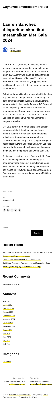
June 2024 (7, 337)
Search (5, 228)
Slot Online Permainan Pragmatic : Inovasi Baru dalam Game (26, 263)
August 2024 (7, 330)
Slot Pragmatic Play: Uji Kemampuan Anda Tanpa (22, 267)
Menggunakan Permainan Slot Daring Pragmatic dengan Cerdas (27, 252)
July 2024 (6, 334)
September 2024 (9, 326)
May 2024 (6, 341)
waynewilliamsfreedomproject (20, 394)
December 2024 (9, 316)
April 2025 (6, 301)
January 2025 (8, 312)
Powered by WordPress (28, 397)
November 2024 (9, 319)
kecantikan (7, 362)
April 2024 (6, 344)
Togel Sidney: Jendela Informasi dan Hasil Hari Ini (22, 260)
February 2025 (8, 309)
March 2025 (7, 305)
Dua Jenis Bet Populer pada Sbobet (16, 256)
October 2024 (8, 323)
